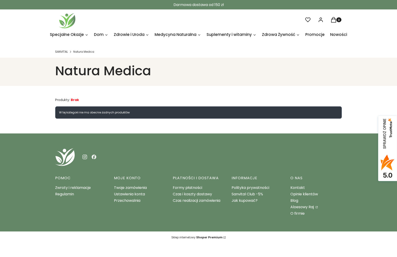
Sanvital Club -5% (247, 194)
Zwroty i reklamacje (73, 187)
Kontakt (297, 187)
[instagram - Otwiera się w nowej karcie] (85, 157)
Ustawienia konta (129, 194)
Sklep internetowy (197, 237)
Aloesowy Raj (302, 207)
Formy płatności (187, 187)
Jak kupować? (245, 200)
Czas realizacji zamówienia (196, 200)
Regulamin (64, 194)
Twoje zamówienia (130, 187)
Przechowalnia (127, 200)
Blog (294, 200)
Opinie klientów (304, 194)
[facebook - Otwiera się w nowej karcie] (94, 157)
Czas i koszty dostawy (192, 194)
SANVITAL (61, 52)
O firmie (297, 213)
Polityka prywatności (250, 187)
